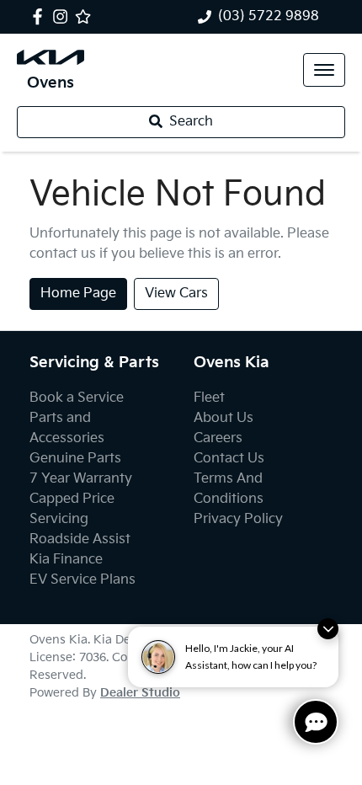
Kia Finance (66, 560)
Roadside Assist (79, 539)
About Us (223, 418)
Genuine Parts (75, 459)
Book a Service (76, 398)
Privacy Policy (238, 519)
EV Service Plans (82, 580)
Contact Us (229, 459)
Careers (218, 438)
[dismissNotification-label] (327, 628)
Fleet (209, 398)
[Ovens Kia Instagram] (63, 16)
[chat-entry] (315, 722)
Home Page (78, 294)
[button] (324, 70)
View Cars (176, 294)
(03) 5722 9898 (268, 16)
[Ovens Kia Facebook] (40, 16)
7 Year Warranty (80, 479)
